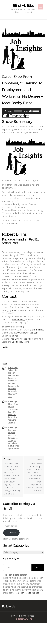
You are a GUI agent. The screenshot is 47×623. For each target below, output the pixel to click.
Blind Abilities (23, 5)
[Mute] (30, 111)
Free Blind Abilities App (21, 338)
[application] (21, 111)
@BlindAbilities (37, 329)
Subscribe (11, 532)
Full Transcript (15, 115)
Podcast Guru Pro (23, 618)
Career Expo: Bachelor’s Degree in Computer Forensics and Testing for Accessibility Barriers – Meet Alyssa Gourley (13, 438)
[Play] (5, 111)
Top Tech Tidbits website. (27, 592)
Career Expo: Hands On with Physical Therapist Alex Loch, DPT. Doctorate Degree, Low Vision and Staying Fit (13, 412)
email (14, 310)
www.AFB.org (18, 319)
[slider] (36, 110)
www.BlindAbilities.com (27, 332)
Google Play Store (20, 341)
